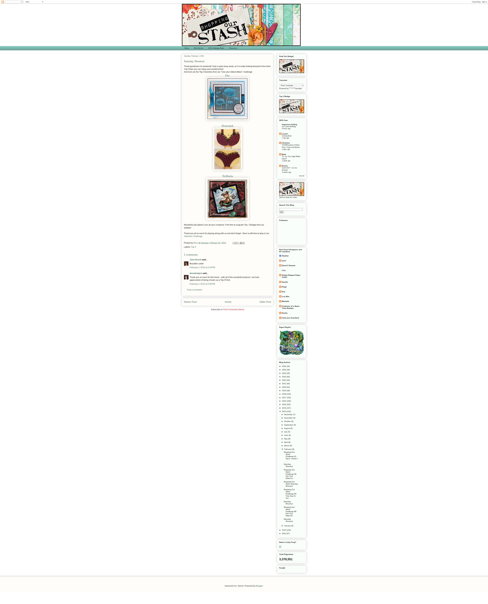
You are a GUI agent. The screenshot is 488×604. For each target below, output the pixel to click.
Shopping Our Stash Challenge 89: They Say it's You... (290, 493)
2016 (284, 401)
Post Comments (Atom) (233, 309)
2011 (284, 533)
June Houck (195, 260)
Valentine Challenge (193, 236)
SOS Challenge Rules (216, 48)
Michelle (285, 301)
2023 (284, 377)
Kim (283, 292)
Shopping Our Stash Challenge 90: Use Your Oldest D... (290, 474)
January (287, 526)
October (287, 421)
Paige (284, 287)
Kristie (284, 313)
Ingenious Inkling (289, 124)
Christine (286, 143)
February (288, 449)
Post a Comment (194, 290)
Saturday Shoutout (288, 465)
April (286, 442)
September (289, 425)
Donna (285, 166)
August (287, 428)
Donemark (227, 126)
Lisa (284, 270)
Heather (285, 256)
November (288, 418)
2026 (284, 366)
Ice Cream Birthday (289, 127)
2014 (284, 408)
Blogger (259, 586)
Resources (233, 48)
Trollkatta (227, 176)
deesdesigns (196, 273)
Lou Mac (285, 296)
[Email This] (234, 243)
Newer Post (190, 302)
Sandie (285, 282)
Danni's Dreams (288, 265)
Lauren (285, 134)
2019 (284, 391)
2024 (284, 373)
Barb (284, 154)
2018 (284, 394)
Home (187, 48)
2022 (284, 380)
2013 (284, 411)
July (286, 432)
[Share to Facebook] (241, 243)
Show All (301, 176)
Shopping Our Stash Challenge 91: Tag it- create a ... (291, 456)
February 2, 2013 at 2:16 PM (202, 267)
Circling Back (287, 136)
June (286, 435)
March (287, 446)
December (288, 414)
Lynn (284, 261)
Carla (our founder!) (290, 318)
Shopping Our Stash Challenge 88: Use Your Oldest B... (290, 511)
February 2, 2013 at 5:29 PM (202, 284)
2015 (284, 404)
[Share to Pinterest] (243, 243)
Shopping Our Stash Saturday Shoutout (291, 484)
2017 (284, 398)
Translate (298, 88)
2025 (284, 370)
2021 (284, 384)
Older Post (265, 302)
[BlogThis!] (236, 243)
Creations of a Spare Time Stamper (291, 307)
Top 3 (193, 247)
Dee (227, 75)
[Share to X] (238, 243)
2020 (284, 387)
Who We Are (198, 48)
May (286, 439)
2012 (284, 530)
